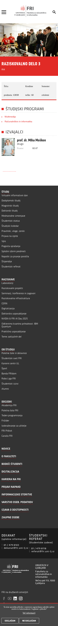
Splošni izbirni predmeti (14, 251)
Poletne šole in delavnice (14, 353)
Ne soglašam (29, 620)
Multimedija (10, 116)
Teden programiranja (12, 415)
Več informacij (29, 613)
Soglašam (10, 620)
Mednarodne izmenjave (13, 215)
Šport (4, 368)
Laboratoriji (7, 283)
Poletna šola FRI (10, 410)
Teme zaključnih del (11, 336)
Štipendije (7, 261)
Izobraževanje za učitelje (14, 425)
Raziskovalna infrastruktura (16, 298)
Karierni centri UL (10, 363)
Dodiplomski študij (11, 200)
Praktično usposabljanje (14, 331)
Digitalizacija (8, 308)
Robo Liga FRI (9, 378)
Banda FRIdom (9, 373)
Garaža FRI (7, 435)
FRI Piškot (7, 430)
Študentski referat (11, 266)
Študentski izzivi (10, 383)
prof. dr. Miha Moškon (31, 140)
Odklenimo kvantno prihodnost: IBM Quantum (20, 325)
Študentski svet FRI (12, 358)
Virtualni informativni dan (15, 195)
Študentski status (11, 220)
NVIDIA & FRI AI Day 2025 (15, 318)
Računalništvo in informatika (18, 121)
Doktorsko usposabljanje (14, 313)
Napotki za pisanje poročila (15, 256)
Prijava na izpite (10, 236)
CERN (4, 303)
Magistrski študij (10, 205)
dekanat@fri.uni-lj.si (16, 547)
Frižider (5, 420)
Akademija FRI (9, 405)
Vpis (4, 241)
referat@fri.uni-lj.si (42, 551)
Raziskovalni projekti (12, 288)
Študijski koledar (10, 225)
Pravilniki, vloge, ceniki (13, 231)
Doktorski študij (10, 210)
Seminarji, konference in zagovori (18, 293)
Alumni (5, 388)
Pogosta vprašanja (11, 246)
